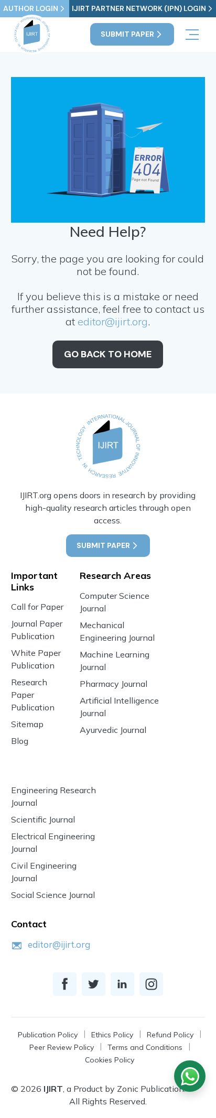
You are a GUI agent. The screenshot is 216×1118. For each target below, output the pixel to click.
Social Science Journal (53, 895)
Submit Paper (127, 34)
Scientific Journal (43, 819)
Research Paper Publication (33, 695)
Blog (19, 741)
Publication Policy (48, 1034)
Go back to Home (108, 354)
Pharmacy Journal (113, 683)
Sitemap (27, 724)
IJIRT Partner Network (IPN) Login (139, 8)
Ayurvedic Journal (113, 730)
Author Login (30, 8)
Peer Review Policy (61, 1047)
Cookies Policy (109, 1060)
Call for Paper (37, 606)
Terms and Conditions (144, 1047)
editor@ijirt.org (113, 321)
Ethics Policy (112, 1034)
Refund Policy (170, 1034)
